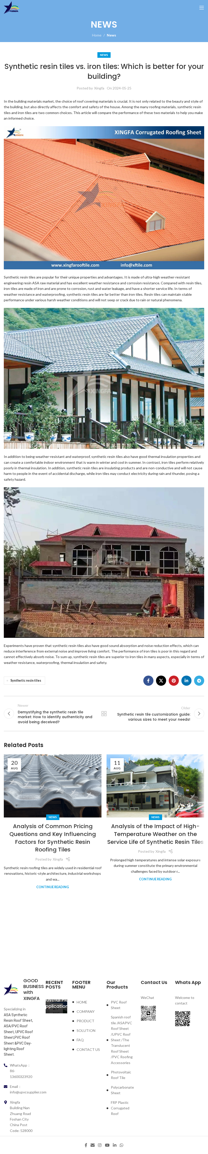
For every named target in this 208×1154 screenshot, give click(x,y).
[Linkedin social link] (186, 681)
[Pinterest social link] (174, 681)
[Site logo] (11, 7)
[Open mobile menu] (202, 8)
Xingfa (99, 88)
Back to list (104, 714)
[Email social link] (92, 1145)
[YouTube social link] (107, 1145)
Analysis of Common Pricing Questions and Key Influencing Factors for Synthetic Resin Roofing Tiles (52, 837)
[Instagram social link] (99, 1145)
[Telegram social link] (199, 681)
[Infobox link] (18, 989)
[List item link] (86, 1002)
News (111, 35)
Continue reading (52, 887)
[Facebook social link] (148, 681)
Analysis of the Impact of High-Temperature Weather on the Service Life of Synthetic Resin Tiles (155, 834)
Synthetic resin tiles (25, 680)
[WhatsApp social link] (121, 1145)
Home (96, 35)
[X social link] (161, 681)
